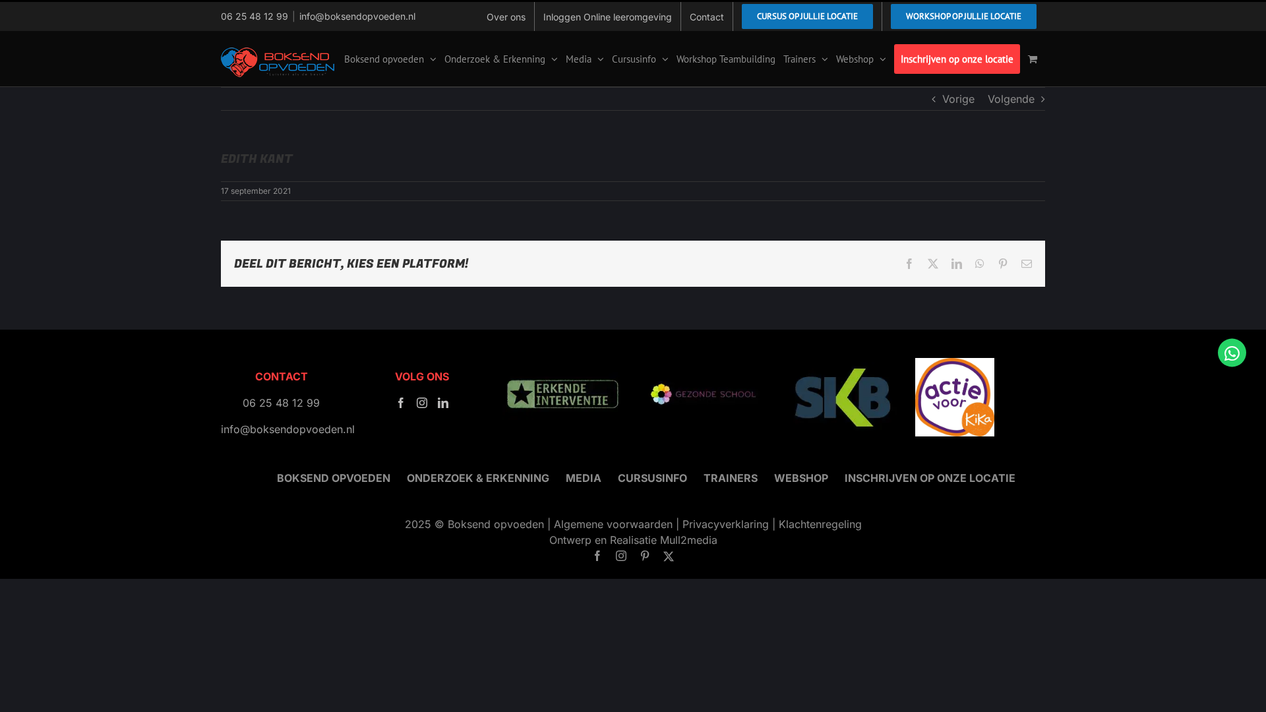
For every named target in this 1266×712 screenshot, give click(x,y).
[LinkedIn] (443, 403)
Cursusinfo (652, 478)
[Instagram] (422, 403)
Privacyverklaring (725, 524)
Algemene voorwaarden (613, 524)
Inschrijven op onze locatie (930, 478)
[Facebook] (401, 403)
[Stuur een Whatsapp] (1232, 353)
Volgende (1011, 98)
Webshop (801, 478)
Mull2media (688, 540)
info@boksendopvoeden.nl (357, 16)
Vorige (958, 98)
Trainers (731, 478)
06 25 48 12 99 (254, 16)
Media (583, 478)
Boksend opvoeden (333, 478)
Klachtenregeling (820, 524)
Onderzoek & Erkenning (478, 478)
